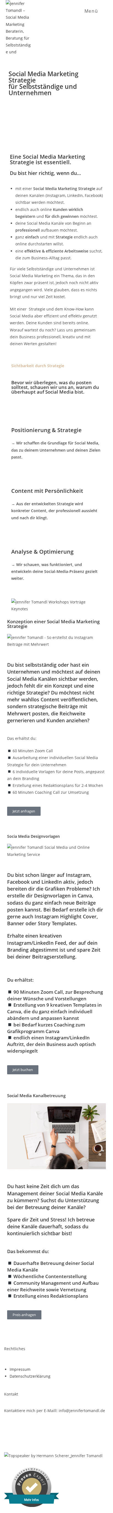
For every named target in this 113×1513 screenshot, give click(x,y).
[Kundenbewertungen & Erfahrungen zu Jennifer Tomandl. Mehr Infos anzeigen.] (31, 1505)
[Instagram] (11, 1434)
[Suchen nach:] (104, 11)
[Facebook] (90, 1434)
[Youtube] (63, 1434)
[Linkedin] (37, 1434)
